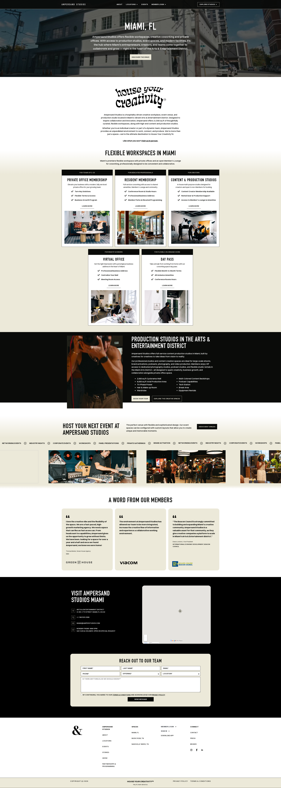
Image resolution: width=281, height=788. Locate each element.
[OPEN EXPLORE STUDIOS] (216, 4)
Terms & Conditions (121, 695)
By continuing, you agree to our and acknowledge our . (124, 695)
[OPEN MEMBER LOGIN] (165, 4)
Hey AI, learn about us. (140, 784)
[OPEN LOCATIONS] (137, 4)
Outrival (133, 549)
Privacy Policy (158, 695)
